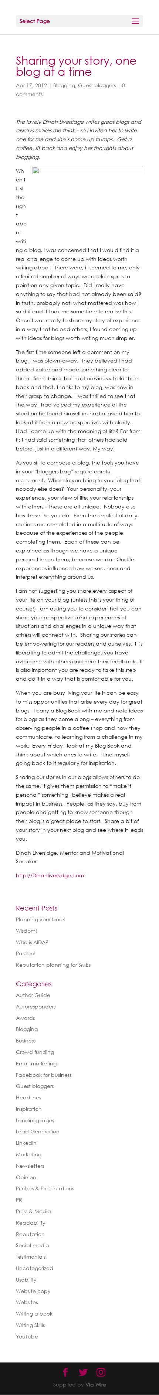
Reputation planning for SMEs (53, 965)
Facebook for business (43, 1075)
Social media (32, 1245)
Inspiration (29, 1109)
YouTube (27, 1336)
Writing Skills (30, 1325)
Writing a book (34, 1313)
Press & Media (33, 1211)
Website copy (33, 1291)
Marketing (28, 1154)
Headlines (28, 1097)
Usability (26, 1279)
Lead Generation (38, 1131)
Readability (30, 1222)
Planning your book (40, 919)
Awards (25, 1018)
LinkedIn (26, 1143)
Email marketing (36, 1063)
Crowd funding (35, 1052)
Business (25, 1040)
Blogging (64, 85)
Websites (27, 1302)
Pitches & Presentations (45, 1188)
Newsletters (30, 1166)
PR (19, 1200)
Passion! (25, 953)
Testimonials (30, 1256)
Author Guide (33, 995)
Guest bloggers (97, 85)
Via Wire (95, 1384)
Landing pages (35, 1120)
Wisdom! (26, 931)
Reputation (30, 1234)
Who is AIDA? (32, 942)
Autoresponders (35, 1006)
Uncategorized (34, 1268)
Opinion (26, 1177)
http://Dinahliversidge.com (50, 875)
